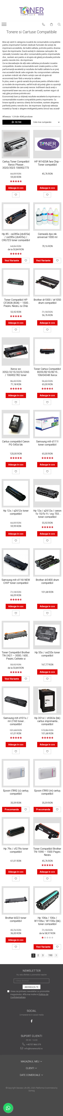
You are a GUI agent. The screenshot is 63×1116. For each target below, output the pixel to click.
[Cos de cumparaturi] (51, 24)
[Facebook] (31, 1021)
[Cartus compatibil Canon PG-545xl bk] (16, 424)
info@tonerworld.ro (33, 1048)
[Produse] (4, 25)
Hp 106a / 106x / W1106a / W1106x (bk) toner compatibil (47, 920)
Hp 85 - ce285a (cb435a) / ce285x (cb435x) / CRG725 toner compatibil (16, 236)
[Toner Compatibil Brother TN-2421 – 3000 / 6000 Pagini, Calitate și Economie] (16, 635)
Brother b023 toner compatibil (15, 919)
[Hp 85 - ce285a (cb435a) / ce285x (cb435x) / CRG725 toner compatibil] (16, 216)
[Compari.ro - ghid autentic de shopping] (31, 1103)
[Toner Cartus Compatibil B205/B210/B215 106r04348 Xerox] (47, 351)
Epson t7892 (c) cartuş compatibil (15, 792)
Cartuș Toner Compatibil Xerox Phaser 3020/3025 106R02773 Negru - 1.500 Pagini (15, 164)
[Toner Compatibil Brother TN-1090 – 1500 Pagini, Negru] (47, 831)
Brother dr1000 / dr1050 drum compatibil (47, 301)
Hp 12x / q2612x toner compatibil (16, 512)
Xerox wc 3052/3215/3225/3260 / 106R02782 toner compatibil (15, 371)
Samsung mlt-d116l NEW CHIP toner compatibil (16, 581)
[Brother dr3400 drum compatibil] (47, 562)
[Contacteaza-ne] (43, 24)
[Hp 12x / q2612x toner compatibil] (16, 493)
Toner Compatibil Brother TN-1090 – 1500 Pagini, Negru (47, 851)
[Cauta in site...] (59, 24)
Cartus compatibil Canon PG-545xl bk (15, 443)
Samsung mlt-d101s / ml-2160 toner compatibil (15, 720)
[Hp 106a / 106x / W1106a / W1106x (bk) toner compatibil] (47, 900)
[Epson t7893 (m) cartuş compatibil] (47, 773)
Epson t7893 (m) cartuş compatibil (47, 792)
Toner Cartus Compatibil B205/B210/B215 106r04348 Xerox (47, 371)
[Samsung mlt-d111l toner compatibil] (47, 424)
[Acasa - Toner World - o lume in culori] (31, 10)
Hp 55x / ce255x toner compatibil (47, 654)
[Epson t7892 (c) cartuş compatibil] (16, 773)
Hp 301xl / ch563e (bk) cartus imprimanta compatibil (47, 720)
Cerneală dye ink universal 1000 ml (47, 235)
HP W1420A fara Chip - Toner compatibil (47, 163)
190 (50, 955)
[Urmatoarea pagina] (56, 956)
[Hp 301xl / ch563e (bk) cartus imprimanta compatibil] (47, 700)
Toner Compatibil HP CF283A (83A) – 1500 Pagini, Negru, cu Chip (16, 302)
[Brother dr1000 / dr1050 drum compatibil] (47, 282)
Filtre (18, 122)
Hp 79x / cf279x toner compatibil (15, 850)
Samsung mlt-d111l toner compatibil (47, 443)
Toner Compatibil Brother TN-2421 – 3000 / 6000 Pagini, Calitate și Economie (16, 655)
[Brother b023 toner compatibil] (16, 900)
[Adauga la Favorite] (16, 194)
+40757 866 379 (33, 1044)
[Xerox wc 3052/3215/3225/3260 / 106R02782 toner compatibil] (16, 351)
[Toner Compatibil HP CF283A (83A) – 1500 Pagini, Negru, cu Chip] (16, 282)
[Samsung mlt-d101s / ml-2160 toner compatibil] (16, 700)
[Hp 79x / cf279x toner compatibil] (16, 831)
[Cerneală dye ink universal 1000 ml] (47, 216)
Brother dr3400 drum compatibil (47, 581)
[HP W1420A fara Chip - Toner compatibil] (47, 144)
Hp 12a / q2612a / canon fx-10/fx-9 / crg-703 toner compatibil (47, 513)
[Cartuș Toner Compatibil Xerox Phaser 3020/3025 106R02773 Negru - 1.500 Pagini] (16, 144)
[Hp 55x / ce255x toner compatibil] (47, 635)
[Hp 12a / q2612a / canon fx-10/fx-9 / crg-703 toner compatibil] (47, 493)
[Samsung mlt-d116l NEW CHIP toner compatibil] (16, 562)
